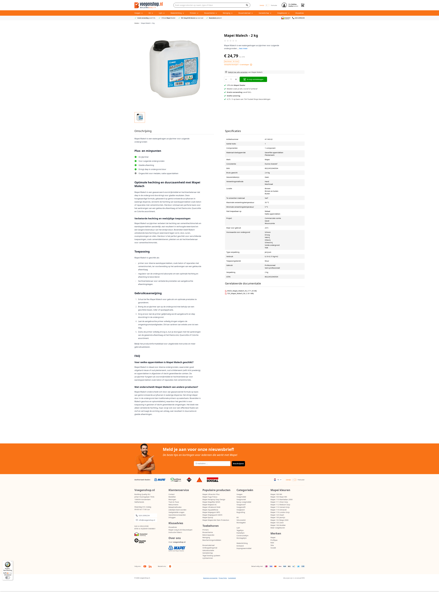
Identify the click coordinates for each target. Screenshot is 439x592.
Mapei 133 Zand (276, 522)
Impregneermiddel (244, 548)
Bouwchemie (207, 532)
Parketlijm (241, 533)
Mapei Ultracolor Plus (211, 494)
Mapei (272, 537)
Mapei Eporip (207, 517)
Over (177, 542)
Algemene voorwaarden (210, 578)
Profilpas (273, 540)
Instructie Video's (175, 532)
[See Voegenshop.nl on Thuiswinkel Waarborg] (286, 18)
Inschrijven (238, 464)
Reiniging (206, 537)
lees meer (243, 48)
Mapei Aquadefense (210, 510)
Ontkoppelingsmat (209, 548)
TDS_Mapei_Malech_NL (236, 293)
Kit (238, 517)
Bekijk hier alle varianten (238, 72)
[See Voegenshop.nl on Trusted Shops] (151, 540)
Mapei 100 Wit (276, 494)
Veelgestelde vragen (176, 512)
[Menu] (11, 562)
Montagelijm (242, 538)
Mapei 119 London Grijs (280, 512)
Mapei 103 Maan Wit (278, 497)
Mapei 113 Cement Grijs (280, 507)
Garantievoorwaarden (177, 515)
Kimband (240, 546)
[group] (264, 40)
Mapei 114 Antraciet (278, 510)
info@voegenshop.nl (147, 520)
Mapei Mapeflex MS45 (211, 502)
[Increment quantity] (236, 79)
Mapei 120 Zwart (277, 515)
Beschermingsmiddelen (211, 540)
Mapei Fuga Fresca (209, 497)
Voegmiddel (241, 497)
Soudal (273, 548)
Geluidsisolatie (208, 550)
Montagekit (241, 522)
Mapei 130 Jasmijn (277, 517)
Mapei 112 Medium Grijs (280, 504)
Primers (205, 530)
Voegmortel (241, 499)
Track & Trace (174, 502)
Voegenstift (241, 507)
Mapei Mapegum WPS (211, 512)
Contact (171, 494)
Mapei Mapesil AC (209, 504)
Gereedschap (207, 553)
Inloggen (172, 517)
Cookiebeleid (232, 578)
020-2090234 (300, 18)
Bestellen (172, 497)
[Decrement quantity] (226, 79)
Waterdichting (242, 543)
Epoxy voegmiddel (244, 502)
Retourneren (173, 504)
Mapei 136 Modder (278, 525)
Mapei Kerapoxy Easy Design (213, 499)
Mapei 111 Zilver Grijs (279, 502)
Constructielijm (242, 535)
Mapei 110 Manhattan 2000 (281, 499)
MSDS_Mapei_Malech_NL (237, 291)
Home (136, 23)
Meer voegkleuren (277, 528)
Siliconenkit (241, 520)
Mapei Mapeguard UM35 (212, 515)
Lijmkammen (207, 558)
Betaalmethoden (175, 507)
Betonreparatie (208, 535)
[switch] (267, 5)
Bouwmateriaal (208, 545)
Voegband (241, 510)
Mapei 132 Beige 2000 (279, 520)
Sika (272, 545)
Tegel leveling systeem (211, 555)
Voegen (239, 494)
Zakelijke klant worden (177, 510)
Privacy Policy (223, 578)
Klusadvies (173, 527)
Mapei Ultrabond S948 (211, 507)
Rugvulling (241, 512)
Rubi (272, 542)
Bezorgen (172, 499)
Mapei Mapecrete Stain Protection (215, 520)
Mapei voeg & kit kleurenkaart (180, 530)
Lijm (238, 528)
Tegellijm (240, 530)
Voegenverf (241, 504)
